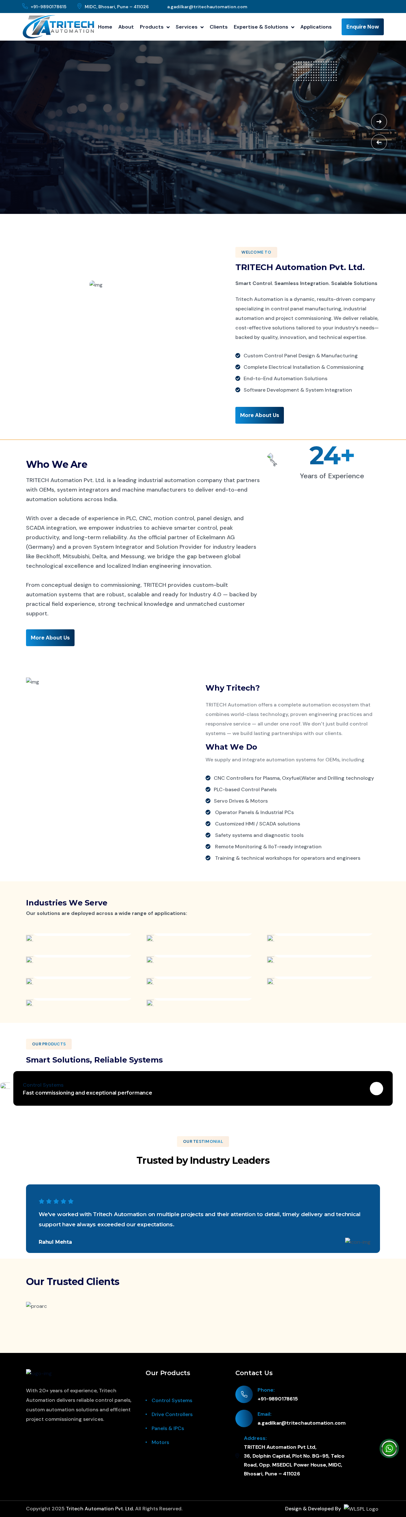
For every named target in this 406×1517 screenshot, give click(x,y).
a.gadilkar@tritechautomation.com (207, 7)
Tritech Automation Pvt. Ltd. (100, 1508)
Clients (219, 26)
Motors (160, 1442)
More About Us (259, 415)
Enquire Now (362, 26)
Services (187, 26)
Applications (316, 26)
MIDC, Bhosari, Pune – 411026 (117, 7)
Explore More (48, 129)
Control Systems (172, 1400)
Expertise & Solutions (262, 26)
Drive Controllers (172, 1414)
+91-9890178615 (48, 7)
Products (152, 26)
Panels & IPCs (168, 1428)
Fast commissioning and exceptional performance (87, 1093)
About (126, 26)
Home (105, 26)
